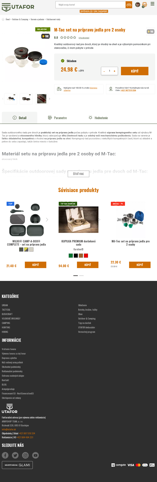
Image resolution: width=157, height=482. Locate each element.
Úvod (8, 19)
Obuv (80, 314)
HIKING (5, 331)
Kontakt (5, 380)
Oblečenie (82, 305)
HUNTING (6, 327)
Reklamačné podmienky (12, 371)
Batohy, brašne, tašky (87, 309)
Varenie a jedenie (37, 19)
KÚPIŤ (134, 71)
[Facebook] (5, 455)
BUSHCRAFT (7, 314)
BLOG (4, 384)
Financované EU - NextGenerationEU (18, 393)
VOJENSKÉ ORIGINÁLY (11, 318)
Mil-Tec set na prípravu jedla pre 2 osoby (131, 243)
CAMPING (6, 322)
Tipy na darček (84, 322)
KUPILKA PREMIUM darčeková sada (78, 243)
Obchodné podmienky (11, 366)
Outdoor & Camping (20, 19)
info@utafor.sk (9, 429)
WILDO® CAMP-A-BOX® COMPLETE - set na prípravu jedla (26, 243)
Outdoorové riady (53, 19)
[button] (152, 4)
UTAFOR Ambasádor (86, 327)
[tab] (19, 118)
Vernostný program (86, 331)
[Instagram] (35, 455)
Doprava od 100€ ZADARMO (93, 11)
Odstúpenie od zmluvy (11, 397)
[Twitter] (15, 455)
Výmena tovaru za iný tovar (14, 353)
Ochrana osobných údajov (13, 375)
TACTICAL (6, 309)
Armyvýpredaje (8, 389)
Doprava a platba (9, 358)
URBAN (5, 305)
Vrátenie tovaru (9, 349)
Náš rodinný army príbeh (12, 362)
